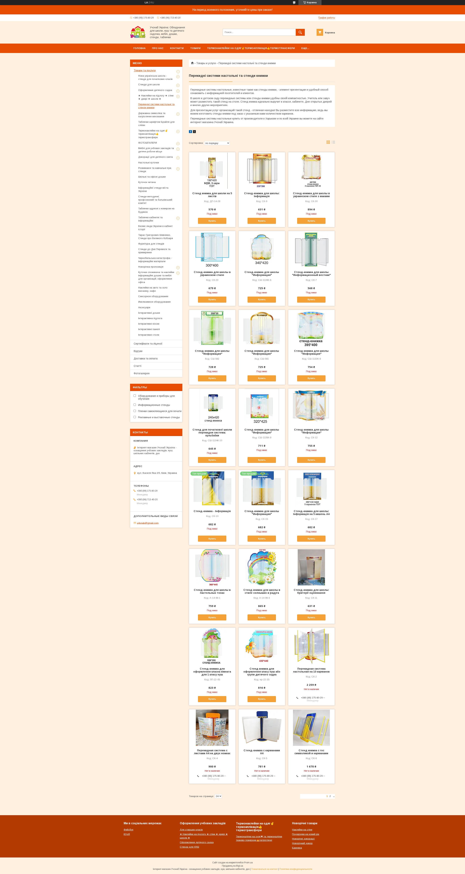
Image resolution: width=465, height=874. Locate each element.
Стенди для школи (149, 84)
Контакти (177, 48)
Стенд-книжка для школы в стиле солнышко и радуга (261, 591)
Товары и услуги (206, 63)
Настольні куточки (148, 162)
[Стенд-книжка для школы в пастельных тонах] (212, 567)
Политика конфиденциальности (295, 869)
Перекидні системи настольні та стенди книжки (156, 106)
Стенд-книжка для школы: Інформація (261, 195)
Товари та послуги (145, 70)
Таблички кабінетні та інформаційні (150, 219)
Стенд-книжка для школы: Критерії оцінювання (311, 591)
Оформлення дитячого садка (155, 90)
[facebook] (190, 132)
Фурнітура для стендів (151, 243)
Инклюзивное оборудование (154, 301)
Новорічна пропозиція (150, 266)
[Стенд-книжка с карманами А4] (262, 727)
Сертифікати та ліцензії (148, 343)
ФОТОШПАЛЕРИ (147, 142)
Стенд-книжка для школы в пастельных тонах (212, 591)
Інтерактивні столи (148, 334)
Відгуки (138, 351)
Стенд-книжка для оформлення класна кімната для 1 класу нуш (212, 671)
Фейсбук (128, 829)
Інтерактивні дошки (149, 312)
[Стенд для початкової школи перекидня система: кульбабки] (212, 407)
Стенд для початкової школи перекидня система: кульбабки (212, 432)
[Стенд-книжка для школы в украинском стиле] (212, 249)
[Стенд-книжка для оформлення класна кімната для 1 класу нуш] (212, 646)
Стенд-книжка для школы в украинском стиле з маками (311, 195)
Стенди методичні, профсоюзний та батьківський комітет (155, 199)
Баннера (297, 847)
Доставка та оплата (145, 358)
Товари (195, 48)
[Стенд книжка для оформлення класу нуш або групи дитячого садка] (262, 646)
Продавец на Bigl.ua (232, 866)
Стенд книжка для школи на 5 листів (212, 195)
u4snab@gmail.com (148, 522)
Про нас (157, 48)
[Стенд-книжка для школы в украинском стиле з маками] (311, 170)
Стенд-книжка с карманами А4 (262, 752)
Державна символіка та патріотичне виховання (151, 115)
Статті (137, 365)
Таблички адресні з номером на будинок (156, 210)
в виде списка (333, 143)
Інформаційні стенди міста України (153, 189)
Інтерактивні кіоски (148, 323)
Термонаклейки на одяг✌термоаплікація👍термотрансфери (251, 48)
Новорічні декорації (303, 838)
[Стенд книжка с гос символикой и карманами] (311, 727)
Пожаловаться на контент (264, 869)
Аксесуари (144, 307)
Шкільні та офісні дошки (152, 176)
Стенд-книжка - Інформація (212, 511)
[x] (194, 132)
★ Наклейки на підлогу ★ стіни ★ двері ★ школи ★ (155, 97)
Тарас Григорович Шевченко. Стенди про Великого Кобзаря (155, 237)
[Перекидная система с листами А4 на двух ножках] (212, 727)
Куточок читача (147, 182)
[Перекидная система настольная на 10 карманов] (311, 646)
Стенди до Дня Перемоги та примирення (154, 251)
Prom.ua (248, 862)
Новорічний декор (302, 843)
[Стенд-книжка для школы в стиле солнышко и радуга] (262, 567)
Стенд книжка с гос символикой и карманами (311, 752)
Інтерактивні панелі (149, 329)
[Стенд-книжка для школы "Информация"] (262, 249)
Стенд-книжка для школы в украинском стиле (212, 273)
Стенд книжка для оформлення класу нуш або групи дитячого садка (261, 671)
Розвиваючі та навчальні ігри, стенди (155, 170)
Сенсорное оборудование (153, 296)
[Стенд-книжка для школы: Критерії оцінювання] (311, 567)
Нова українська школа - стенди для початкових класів (155, 77)
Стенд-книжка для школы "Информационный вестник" (311, 273)
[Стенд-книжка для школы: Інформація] (262, 170)
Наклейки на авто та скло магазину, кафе (152, 289)
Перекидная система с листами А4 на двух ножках (212, 752)
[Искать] (300, 32)
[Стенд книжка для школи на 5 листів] (212, 170)
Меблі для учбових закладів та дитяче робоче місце (156, 150)
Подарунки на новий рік (305, 834)
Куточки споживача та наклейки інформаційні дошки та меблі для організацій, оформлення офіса (156, 277)
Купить (212, 221)
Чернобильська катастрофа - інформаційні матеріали (155, 260)
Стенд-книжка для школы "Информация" (261, 273)
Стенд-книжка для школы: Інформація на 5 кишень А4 (311, 513)
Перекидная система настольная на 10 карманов (311, 670)
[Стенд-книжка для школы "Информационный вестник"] (311, 249)
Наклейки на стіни (302, 829)
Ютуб (127, 834)
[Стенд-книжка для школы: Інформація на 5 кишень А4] (311, 488)
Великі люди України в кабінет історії (155, 228)
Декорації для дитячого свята (155, 157)
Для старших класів (191, 829)
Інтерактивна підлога (150, 318)
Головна (139, 48)
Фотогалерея (141, 373)
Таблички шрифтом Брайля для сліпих (156, 124)
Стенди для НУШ (189, 847)
